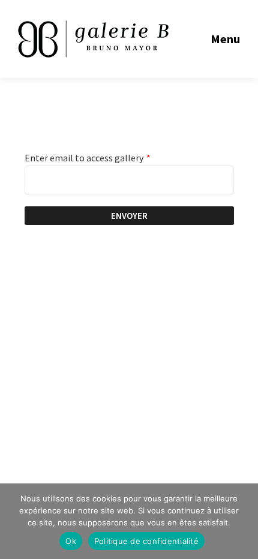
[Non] (243, 521)
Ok (70, 541)
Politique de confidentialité (146, 541)
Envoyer (129, 215)
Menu (225, 38)
